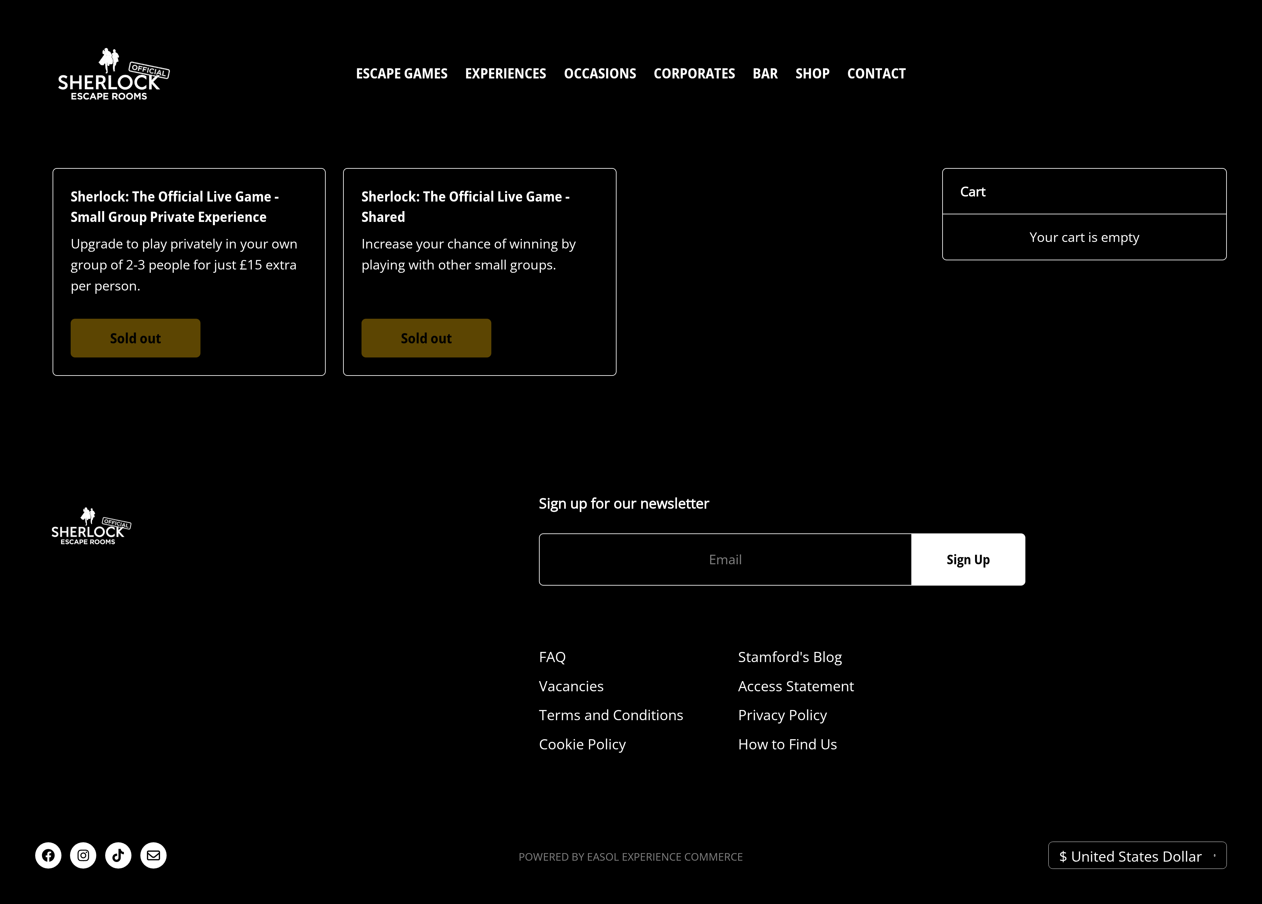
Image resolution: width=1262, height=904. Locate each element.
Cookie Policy (582, 743)
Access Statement (796, 685)
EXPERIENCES (505, 72)
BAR (765, 72)
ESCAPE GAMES (402, 72)
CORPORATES (694, 72)
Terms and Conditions (611, 714)
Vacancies (571, 685)
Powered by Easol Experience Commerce (631, 857)
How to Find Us (787, 743)
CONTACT (876, 72)
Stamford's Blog (790, 656)
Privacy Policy (782, 714)
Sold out (135, 337)
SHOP (813, 72)
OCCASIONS (600, 72)
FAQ (552, 656)
